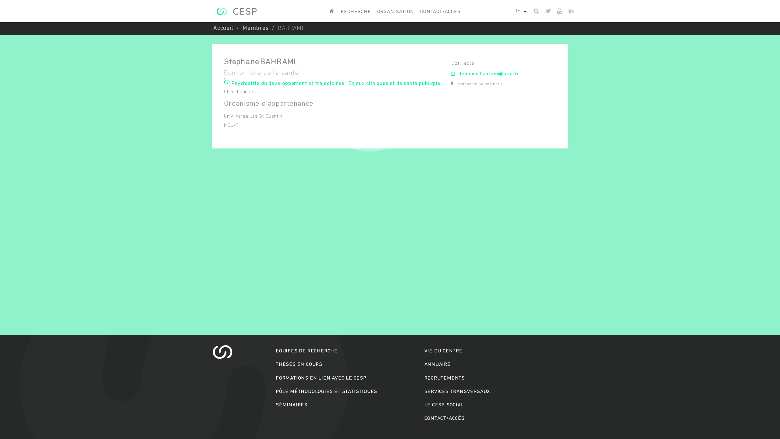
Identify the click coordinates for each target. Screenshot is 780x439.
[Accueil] (237, 11)
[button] (521, 12)
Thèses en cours (299, 364)
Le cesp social (444, 405)
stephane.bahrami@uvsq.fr (488, 74)
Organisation (395, 11)
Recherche (356, 11)
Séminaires (291, 405)
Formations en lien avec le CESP (321, 378)
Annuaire (437, 364)
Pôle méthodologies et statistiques (326, 391)
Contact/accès (440, 11)
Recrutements (444, 378)
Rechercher (390, 243)
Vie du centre (443, 351)
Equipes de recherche (307, 351)
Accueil (223, 28)
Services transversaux (457, 391)
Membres (256, 28)
